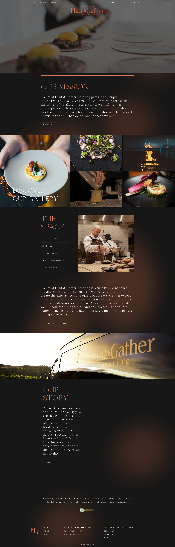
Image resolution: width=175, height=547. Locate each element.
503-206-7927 (109, 531)
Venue (46, 531)
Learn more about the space (54, 323)
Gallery (43, 2)
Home (33, 2)
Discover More (49, 125)
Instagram (108, 534)
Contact (54, 2)
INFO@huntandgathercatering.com (118, 528)
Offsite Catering (137, 2)
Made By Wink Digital (87, 544)
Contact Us (49, 462)
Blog (106, 537)
